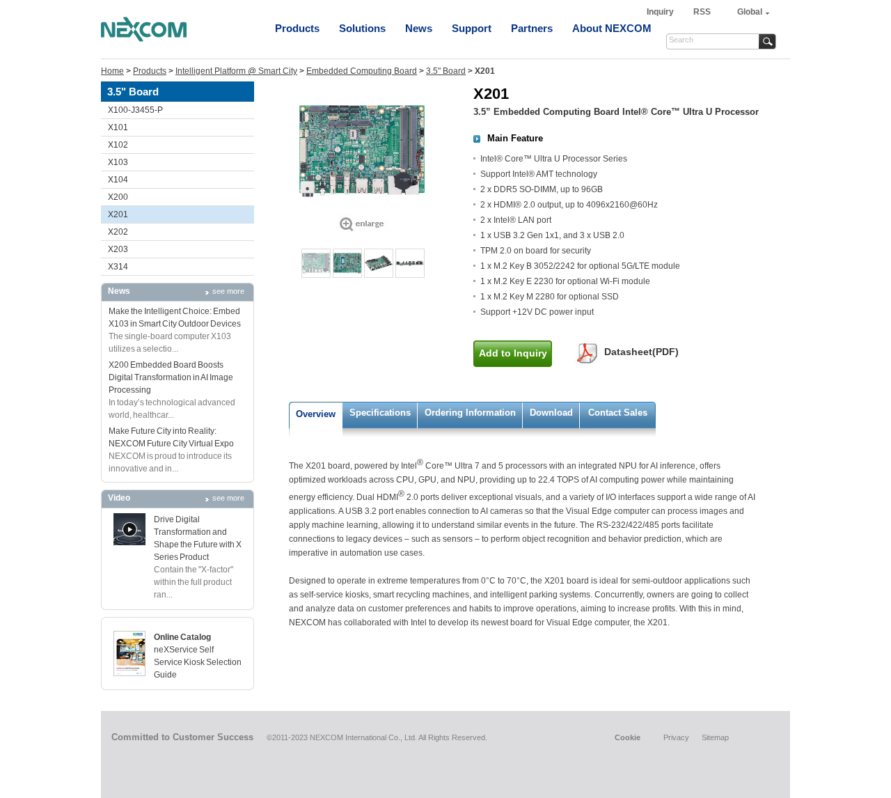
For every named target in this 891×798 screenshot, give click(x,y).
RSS (702, 12)
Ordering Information (470, 412)
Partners (532, 28)
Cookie (627, 737)
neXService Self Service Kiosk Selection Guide (198, 662)
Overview (316, 414)
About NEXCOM (612, 28)
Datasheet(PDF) (641, 351)
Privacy (676, 737)
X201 (118, 214)
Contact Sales (617, 412)
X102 (118, 145)
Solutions (362, 28)
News (418, 28)
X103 (118, 162)
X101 (118, 127)
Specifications (380, 412)
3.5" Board (446, 71)
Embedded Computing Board (361, 71)
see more (228, 291)
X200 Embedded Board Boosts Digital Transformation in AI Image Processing (171, 377)
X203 (118, 249)
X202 (118, 232)
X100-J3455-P (135, 110)
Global (749, 12)
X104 (118, 180)
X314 (118, 267)
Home (112, 71)
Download (551, 412)
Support (471, 28)
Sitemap (715, 737)
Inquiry (661, 12)
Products (297, 28)
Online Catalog (182, 637)
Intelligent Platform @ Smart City (236, 71)
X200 (118, 197)
